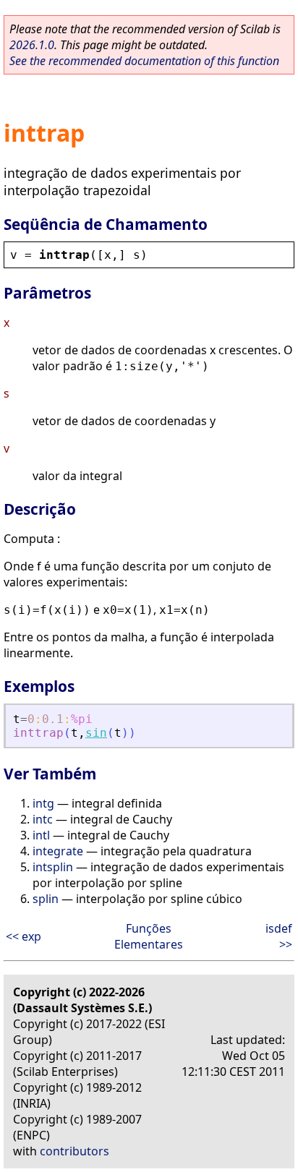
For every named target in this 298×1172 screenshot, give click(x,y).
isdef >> (278, 936)
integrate (58, 851)
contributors (74, 1151)
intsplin (53, 867)
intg (43, 803)
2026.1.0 (31, 45)
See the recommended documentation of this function (144, 61)
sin (96, 733)
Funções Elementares (148, 936)
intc (43, 819)
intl (41, 835)
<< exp (23, 936)
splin (46, 899)
